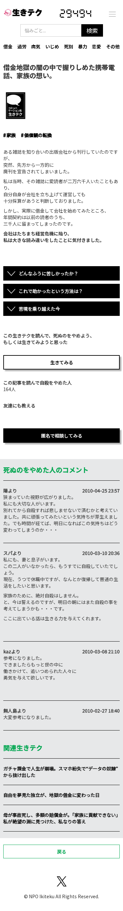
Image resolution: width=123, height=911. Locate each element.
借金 (7, 46)
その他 (113, 46)
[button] (112, 14)
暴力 (82, 46)
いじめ (52, 46)
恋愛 (96, 46)
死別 (68, 46)
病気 (35, 46)
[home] (23, 14)
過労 (22, 46)
